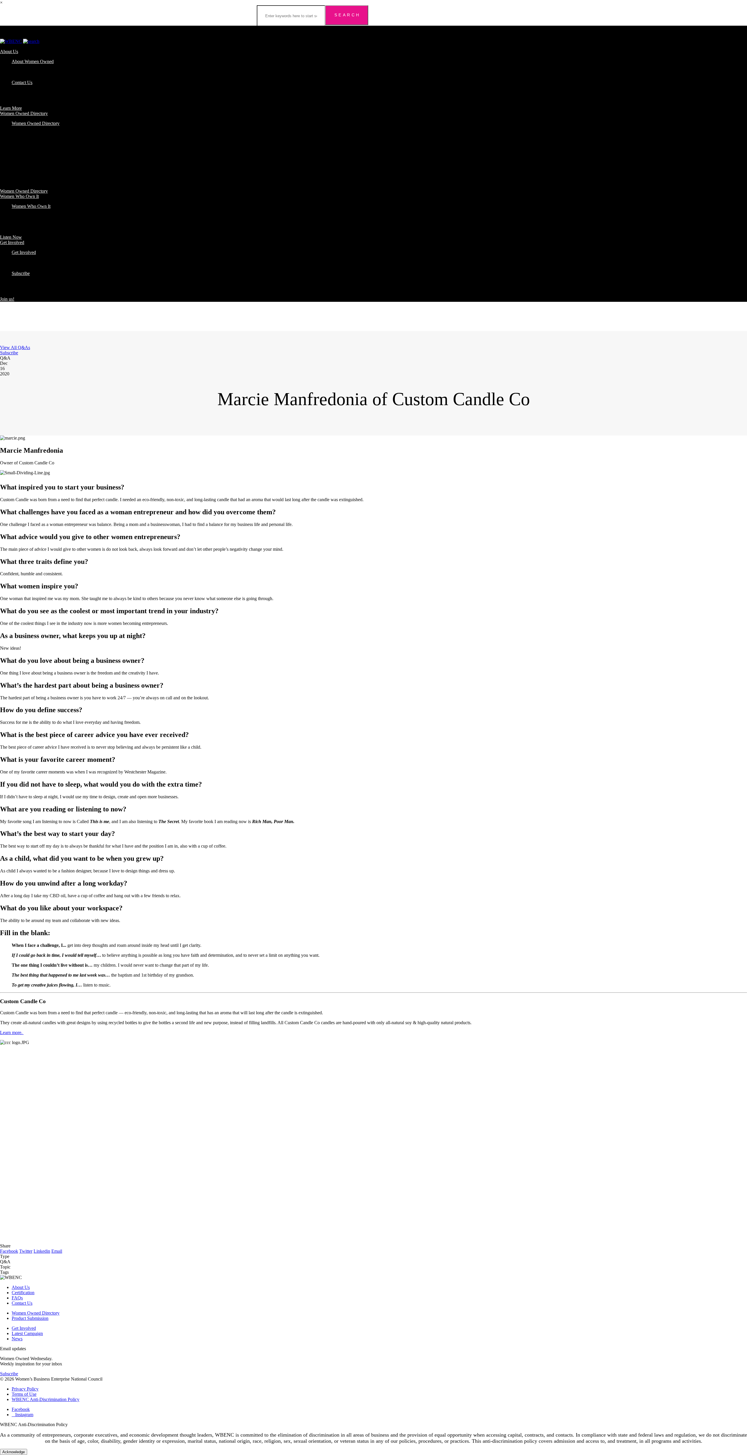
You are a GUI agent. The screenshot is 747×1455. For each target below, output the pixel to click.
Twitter (25, 1251)
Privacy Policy (25, 1388)
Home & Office (26, 160)
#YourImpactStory (29, 257)
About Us (9, 51)
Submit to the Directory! (34, 268)
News (17, 1338)
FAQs (17, 77)
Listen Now (11, 237)
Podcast (19, 211)
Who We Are (24, 66)
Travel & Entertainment (33, 165)
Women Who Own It (19, 196)
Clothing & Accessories (33, 139)
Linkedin (42, 1251)
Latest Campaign (27, 1333)
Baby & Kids (24, 128)
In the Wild (22, 262)
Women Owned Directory (24, 113)
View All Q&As (15, 347)
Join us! (7, 299)
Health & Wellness (29, 154)
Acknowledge (13, 1452)
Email (56, 1251)
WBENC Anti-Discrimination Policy (45, 1399)
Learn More (11, 108)
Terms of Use (24, 1394)
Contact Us (22, 82)
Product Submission (30, 1318)
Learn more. (12, 1032)
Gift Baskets (23, 149)
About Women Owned (33, 61)
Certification (23, 71)
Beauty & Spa (25, 133)
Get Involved (12, 242)
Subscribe (21, 273)
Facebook (9, 1251)
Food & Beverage (28, 144)
